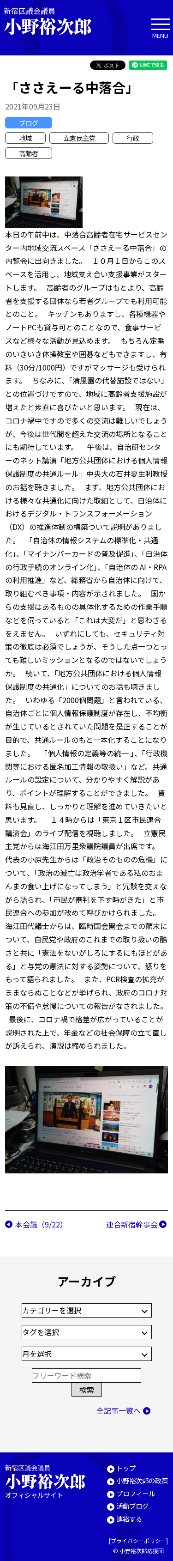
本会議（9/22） (41, 1224)
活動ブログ (132, 1506)
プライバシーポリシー (138, 1540)
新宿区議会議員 (47, 21)
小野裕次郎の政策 (142, 1480)
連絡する (129, 1519)
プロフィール (135, 1493)
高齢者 (28, 153)
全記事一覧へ (118, 1410)
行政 (132, 138)
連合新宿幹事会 (132, 1224)
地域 (25, 138)
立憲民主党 (79, 138)
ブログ (28, 123)
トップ (126, 1468)
